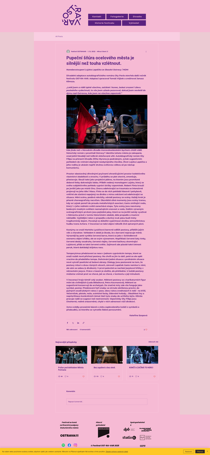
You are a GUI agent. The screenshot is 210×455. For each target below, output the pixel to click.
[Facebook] (69, 445)
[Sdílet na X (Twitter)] (73, 323)
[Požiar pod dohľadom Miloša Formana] (71, 355)
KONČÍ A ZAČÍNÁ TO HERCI (141, 367)
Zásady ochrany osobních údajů (117, 451)
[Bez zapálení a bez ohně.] (107, 355)
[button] (104, 23)
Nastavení (188, 451)
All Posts (59, 36)
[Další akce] (146, 51)
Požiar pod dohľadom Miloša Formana (71, 368)
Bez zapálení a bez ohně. (105, 367)
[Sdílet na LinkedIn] (78, 323)
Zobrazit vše (153, 342)
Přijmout (200, 451)
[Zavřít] (207, 451)
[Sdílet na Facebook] (67, 323)
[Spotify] (63, 445)
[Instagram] (75, 445)
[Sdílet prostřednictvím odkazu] (83, 323)
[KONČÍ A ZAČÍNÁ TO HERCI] (142, 355)
